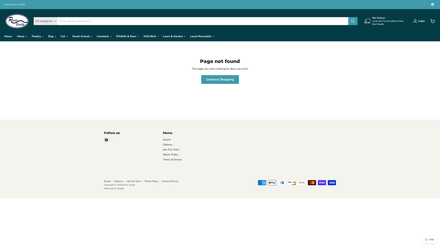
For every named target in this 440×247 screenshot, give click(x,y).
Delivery (167, 144)
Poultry (37, 36)
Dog (51, 36)
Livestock (103, 36)
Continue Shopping (220, 79)
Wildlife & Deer (126, 36)
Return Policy (170, 154)
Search (167, 139)
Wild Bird (149, 36)
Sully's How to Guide (14, 4)
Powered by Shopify (114, 188)
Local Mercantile (201, 36)
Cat (63, 36)
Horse (21, 36)
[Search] (353, 21)
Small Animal (81, 36)
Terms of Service (172, 159)
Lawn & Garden (173, 36)
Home (8, 36)
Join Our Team (171, 149)
